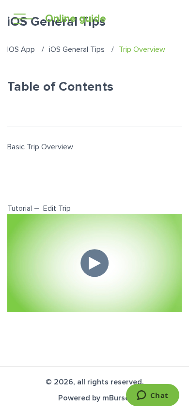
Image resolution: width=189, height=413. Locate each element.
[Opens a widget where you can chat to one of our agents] (152, 396)
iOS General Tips (77, 49)
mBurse (115, 398)
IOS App (21, 49)
